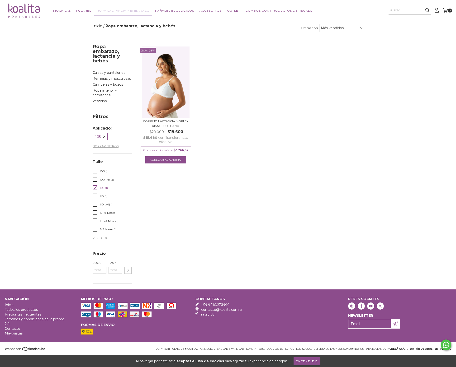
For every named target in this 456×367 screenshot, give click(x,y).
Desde (97, 263)
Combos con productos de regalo (279, 10)
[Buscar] (427, 10)
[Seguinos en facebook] (361, 306)
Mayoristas (14, 333)
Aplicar (128, 270)
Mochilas (62, 10)
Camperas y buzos (108, 84)
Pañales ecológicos (174, 10)
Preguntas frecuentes (23, 314)
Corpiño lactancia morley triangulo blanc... (165, 123)
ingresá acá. (396, 348)
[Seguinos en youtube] (370, 306)
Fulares (83, 10)
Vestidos (100, 101)
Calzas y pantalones (109, 72)
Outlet (233, 10)
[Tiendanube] (25, 350)
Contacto (12, 328)
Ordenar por (309, 28)
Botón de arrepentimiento (430, 348)
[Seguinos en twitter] (380, 306)
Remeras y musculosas (112, 78)
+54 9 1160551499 (215, 305)
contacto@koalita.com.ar (221, 309)
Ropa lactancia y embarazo (123, 10)
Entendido (307, 361)
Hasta (112, 263)
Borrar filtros (106, 146)
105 (98, 137)
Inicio (9, 305)
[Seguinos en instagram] (351, 306)
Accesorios (211, 10)
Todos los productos (21, 309)
